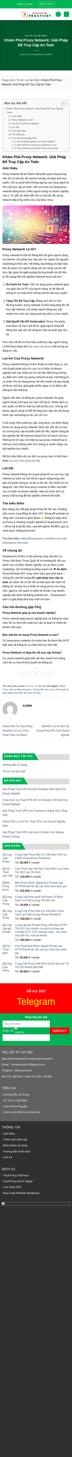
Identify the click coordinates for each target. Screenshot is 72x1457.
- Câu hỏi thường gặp (14, 1106)
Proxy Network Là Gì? (23, 120)
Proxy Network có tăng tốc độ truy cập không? (37, 148)
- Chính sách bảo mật (14, 1139)
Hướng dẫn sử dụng (15, 764)
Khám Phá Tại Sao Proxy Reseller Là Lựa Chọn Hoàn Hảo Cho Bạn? (18, 730)
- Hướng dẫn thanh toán (16, 1151)
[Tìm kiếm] (58, 14)
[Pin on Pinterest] (45, 674)
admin (49, 55)
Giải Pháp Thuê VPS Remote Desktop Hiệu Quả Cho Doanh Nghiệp (34, 791)
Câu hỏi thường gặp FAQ (24, 138)
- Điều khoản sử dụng (14, 1145)
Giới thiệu (17, 116)
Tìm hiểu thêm (19, 131)
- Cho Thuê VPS (11, 1187)
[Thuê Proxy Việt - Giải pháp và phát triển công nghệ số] (36, 14)
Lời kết (15, 127)
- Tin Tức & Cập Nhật (14, 1100)
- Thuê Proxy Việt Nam (15, 1175)
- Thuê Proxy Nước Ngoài (17, 1181)
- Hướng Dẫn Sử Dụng (15, 1094)
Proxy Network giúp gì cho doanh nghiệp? (36, 141)
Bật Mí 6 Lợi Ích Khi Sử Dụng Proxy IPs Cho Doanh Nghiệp (53, 730)
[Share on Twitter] (33, 674)
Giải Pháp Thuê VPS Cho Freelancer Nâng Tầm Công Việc (35, 813)
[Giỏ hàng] (66, 14)
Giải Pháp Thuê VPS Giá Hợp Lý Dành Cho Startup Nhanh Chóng (33, 834)
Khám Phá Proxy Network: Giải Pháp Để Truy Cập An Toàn (35, 110)
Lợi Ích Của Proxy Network (25, 123)
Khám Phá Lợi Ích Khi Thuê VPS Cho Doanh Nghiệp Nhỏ (34, 823)
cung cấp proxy (42, 346)
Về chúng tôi (18, 134)
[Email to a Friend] (39, 674)
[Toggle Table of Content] (62, 104)
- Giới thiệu (8, 1133)
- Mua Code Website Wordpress (21, 1193)
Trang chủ (8, 80)
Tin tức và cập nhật (36, 36)
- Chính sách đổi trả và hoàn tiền (21, 1112)
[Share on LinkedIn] (51, 674)
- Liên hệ (7, 1157)
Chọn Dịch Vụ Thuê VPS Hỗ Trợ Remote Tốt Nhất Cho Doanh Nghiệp (35, 802)
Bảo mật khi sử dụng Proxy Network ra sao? (37, 145)
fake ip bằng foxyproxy (20, 689)
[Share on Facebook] (27, 674)
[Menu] (5, 14)
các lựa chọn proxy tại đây (24, 460)
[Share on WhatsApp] (21, 674)
